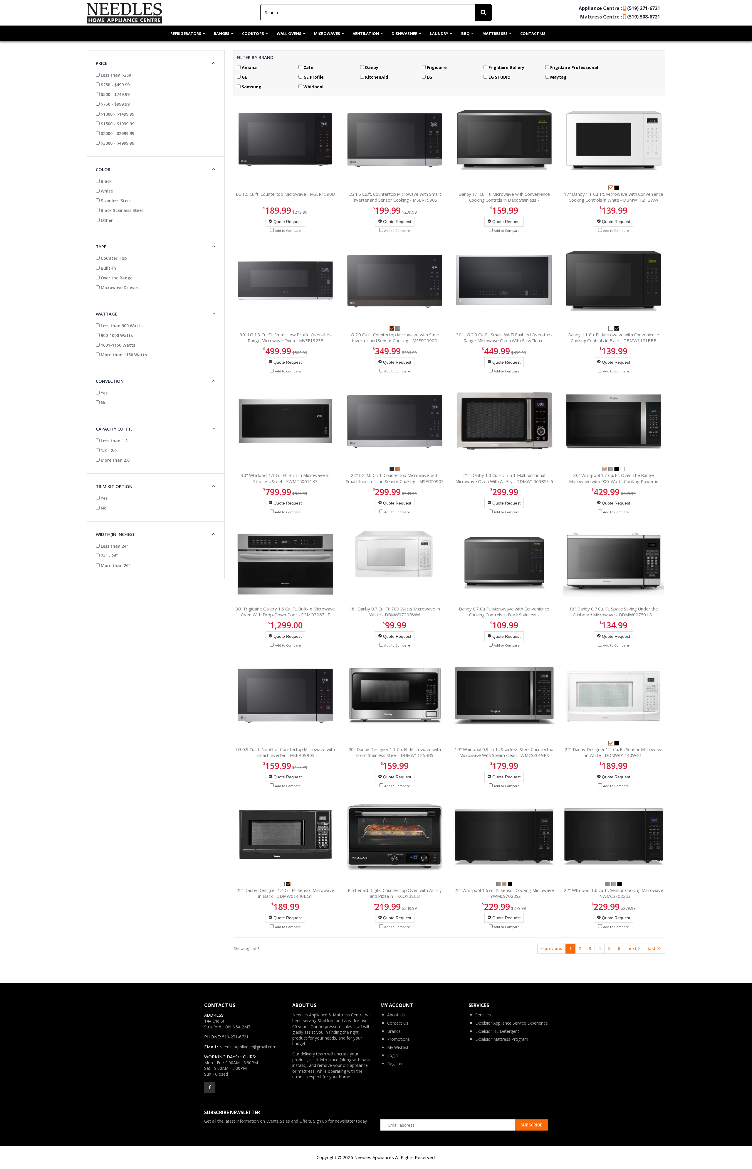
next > (633, 948)
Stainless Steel (115, 200)
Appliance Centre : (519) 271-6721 (619, 8)
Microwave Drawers (120, 287)
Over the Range (116, 278)
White (106, 191)
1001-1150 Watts (117, 345)
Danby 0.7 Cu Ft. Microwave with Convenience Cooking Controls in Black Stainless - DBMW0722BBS (504, 615)
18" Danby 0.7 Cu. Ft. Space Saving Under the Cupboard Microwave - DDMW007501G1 (613, 612)
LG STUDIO (499, 77)
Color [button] (103, 169)
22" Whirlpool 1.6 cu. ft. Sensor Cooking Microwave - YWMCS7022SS (613, 893)
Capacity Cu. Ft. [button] (114, 429)
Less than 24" (114, 546)
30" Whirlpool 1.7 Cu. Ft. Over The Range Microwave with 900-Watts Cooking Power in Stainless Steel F (613, 481)
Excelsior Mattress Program (501, 1039)
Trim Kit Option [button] (114, 486)
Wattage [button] (106, 314)
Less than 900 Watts (121, 325)
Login (392, 1055)
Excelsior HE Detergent (497, 1031)
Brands (394, 1031)
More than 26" (115, 565)
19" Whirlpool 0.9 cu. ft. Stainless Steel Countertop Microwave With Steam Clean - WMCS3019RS (504, 752)
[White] (611, 328)
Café (307, 67)
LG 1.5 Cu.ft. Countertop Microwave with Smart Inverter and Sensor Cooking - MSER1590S (394, 197)
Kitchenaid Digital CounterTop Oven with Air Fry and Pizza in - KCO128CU (395, 893)
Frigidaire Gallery (505, 67)
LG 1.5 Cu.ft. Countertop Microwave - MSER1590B (285, 194)
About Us (396, 1015)
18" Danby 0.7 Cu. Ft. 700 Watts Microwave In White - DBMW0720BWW (395, 612)
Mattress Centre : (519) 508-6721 (620, 17)
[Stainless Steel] (397, 328)
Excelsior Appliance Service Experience (511, 1023)
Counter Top (113, 258)
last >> (655, 948)
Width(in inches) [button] (115, 534)
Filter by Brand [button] (255, 57)
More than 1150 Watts (123, 354)
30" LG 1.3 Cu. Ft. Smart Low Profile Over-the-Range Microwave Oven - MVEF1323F (285, 337)
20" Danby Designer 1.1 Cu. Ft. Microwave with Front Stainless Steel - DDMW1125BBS (395, 752)
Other (106, 220)
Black (106, 181)
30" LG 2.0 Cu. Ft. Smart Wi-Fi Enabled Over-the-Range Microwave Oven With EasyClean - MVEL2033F (504, 341)
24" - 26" (109, 556)
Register (395, 1063)
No (103, 402)
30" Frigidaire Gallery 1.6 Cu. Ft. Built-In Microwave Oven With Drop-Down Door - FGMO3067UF (285, 612)
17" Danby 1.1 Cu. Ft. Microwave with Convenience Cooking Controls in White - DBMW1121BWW (613, 197)
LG (429, 77)
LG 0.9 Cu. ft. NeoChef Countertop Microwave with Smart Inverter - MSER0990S (285, 752)
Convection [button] (110, 381)
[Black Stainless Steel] (392, 468)
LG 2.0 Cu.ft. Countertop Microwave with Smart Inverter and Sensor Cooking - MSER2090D (394, 337)
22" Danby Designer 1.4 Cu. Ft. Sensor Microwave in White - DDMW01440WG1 (613, 752)
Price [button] (101, 63)
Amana (249, 67)
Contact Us (532, 33)
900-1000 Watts (116, 335)
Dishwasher (404, 33)
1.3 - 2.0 (108, 450)
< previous (551, 948)
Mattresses (495, 33)
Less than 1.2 (113, 440)
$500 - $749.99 (115, 94)
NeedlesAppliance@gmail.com (247, 1047)
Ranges (221, 33)
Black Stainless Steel (121, 210)
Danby (371, 67)
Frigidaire (436, 67)
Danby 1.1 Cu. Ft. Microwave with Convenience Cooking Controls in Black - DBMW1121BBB (613, 337)
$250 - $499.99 (115, 84)
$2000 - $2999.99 (117, 133)
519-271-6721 (235, 1037)
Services (483, 1015)
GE (244, 77)
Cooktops (253, 33)
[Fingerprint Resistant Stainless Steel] (611, 468)
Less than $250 (115, 75)
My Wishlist (398, 1047)
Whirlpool (312, 87)
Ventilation (366, 33)
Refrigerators (185, 33)
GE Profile (313, 77)
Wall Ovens (289, 33)
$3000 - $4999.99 (117, 143)
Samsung (251, 87)
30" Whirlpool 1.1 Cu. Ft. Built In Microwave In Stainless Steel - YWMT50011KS (285, 478)
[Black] (616, 187)
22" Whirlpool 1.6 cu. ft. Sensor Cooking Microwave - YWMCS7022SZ (504, 893)
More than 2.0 (115, 460)
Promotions (398, 1039)
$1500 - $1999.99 (117, 123)
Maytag (558, 77)
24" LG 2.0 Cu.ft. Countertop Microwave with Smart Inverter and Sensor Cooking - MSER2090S (395, 478)
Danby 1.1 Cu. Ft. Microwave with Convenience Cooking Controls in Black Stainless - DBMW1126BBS (504, 200)
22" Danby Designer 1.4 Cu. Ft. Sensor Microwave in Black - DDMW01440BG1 (285, 893)
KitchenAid (376, 77)
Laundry (439, 33)
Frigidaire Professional (573, 67)
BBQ (465, 33)
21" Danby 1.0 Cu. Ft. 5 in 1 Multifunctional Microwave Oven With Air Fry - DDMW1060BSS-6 (504, 478)
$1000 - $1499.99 (117, 114)
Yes (104, 393)
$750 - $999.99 (115, 104)
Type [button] (101, 246)
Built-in (108, 268)
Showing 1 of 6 (246, 948)
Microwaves (327, 33)
